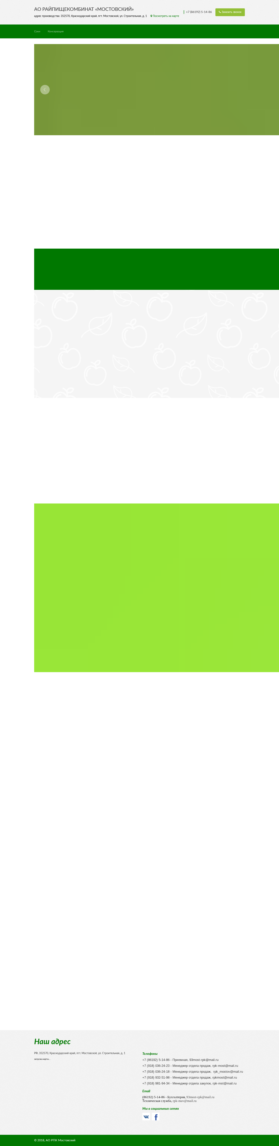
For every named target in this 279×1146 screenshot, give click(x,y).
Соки (37, 31)
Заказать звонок (231, 12)
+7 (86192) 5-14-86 (199, 11)
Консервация (56, 31)
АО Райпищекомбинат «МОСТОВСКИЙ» (84, 9)
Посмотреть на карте (165, 16)
